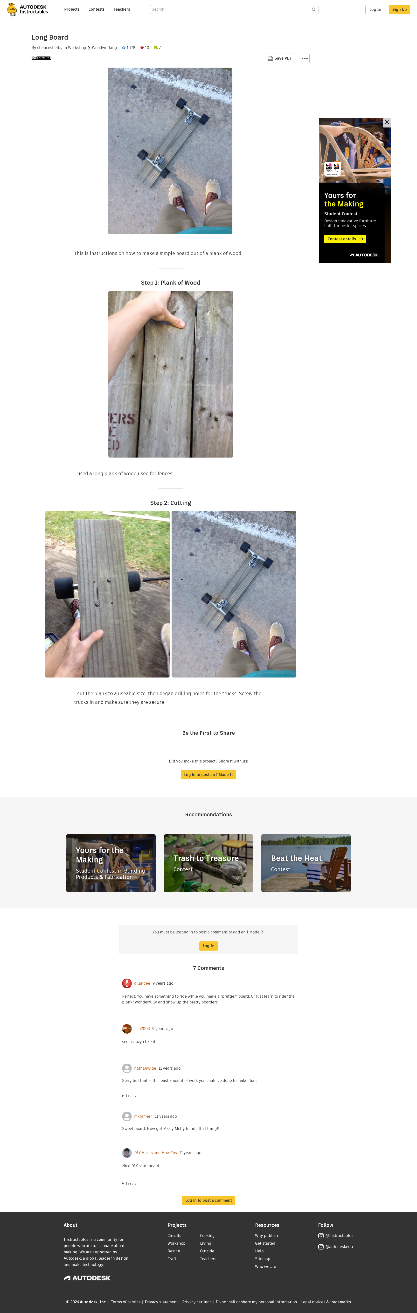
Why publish (266, 1235)
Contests (96, 9)
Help (259, 1251)
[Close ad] (387, 122)
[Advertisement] (355, 190)
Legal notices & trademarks (326, 1302)
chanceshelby (50, 47)
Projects (71, 9)
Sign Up (399, 9)
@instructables (339, 1235)
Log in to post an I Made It (208, 774)
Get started (265, 1243)
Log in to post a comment (208, 1200)
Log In (375, 9)
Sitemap (262, 1259)
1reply (131, 1095)
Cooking (207, 1235)
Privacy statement (161, 1302)
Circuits (174, 1235)
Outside (207, 1251)
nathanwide (145, 1068)
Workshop (77, 47)
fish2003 (142, 1028)
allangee (142, 983)
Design (173, 1251)
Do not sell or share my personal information (256, 1302)
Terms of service (126, 1302)
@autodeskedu (339, 1246)
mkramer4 (143, 1116)
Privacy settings (197, 1302)
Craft (171, 1259)
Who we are (265, 1266)
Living (205, 1243)
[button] (305, 58)
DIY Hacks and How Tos (155, 1153)
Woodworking (104, 47)
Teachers (122, 9)
